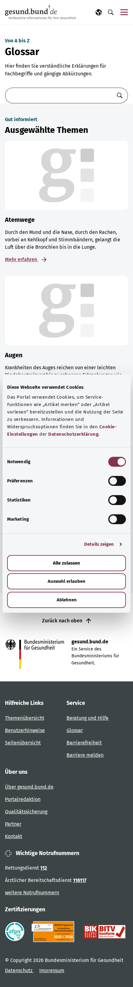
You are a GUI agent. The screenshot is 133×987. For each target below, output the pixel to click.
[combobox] (59, 95)
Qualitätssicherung (26, 812)
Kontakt (13, 836)
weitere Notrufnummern (32, 893)
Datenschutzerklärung (73, 434)
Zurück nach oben (63, 621)
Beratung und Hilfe (87, 718)
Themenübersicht (24, 718)
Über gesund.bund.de (29, 787)
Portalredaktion (23, 799)
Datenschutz (19, 970)
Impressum (51, 970)
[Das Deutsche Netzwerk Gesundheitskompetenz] (54, 932)
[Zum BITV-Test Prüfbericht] (105, 931)
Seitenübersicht (23, 743)
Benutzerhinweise (25, 730)
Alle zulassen (66, 563)
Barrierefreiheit (84, 743)
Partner (13, 824)
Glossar (74, 730)
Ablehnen (67, 600)
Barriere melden (85, 755)
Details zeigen (99, 544)
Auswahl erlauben (66, 581)
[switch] (117, 481)
